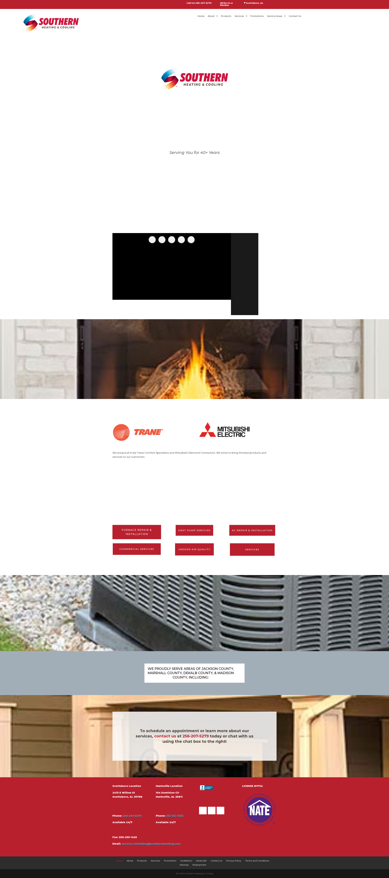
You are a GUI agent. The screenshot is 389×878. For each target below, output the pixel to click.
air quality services (217, 198)
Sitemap (184, 865)
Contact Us (295, 16)
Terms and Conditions (257, 860)
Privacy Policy (233, 860)
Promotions (257, 16)
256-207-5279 (195, 736)
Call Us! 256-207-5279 (199, 3)
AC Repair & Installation (252, 530)
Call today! (211, 221)
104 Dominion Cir (167, 792)
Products (226, 16)
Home (201, 16)
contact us (165, 736)
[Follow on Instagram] (220, 810)
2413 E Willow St (123, 792)
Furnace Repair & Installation (137, 532)
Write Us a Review (226, 4)
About (211, 16)
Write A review (215, 799)
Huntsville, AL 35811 (169, 796)
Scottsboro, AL (254, 3)
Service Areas (274, 16)
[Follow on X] (211, 810)
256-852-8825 (175, 815)
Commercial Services (136, 549)
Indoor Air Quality (194, 549)
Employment (199, 865)
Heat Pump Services (194, 530)
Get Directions (127, 806)
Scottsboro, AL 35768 (127, 796)
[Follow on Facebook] (203, 810)
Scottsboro (186, 860)
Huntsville (201, 860)
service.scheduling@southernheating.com (151, 843)
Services (239, 16)
